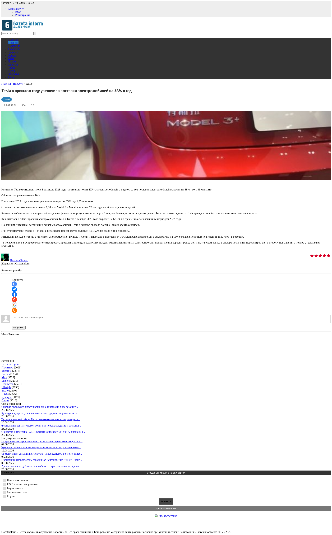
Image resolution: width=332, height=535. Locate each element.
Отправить (18, 327)
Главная (6, 83)
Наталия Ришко (19, 260)
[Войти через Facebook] (14, 294)
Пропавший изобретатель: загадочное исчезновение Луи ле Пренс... (41, 459)
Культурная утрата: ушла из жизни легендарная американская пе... (40, 413)
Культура (7, 397)
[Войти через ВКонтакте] (14, 289)
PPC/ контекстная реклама (22, 484)
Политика (7, 367)
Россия (6, 374)
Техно (6, 99)
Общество (7, 383)
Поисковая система (17, 480)
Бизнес (6, 380)
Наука (5, 393)
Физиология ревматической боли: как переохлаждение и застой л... (41, 425)
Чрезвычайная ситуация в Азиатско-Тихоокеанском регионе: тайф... (41, 453)
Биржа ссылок (15, 488)
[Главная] (23, 30)
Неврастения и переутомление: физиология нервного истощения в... (41, 441)
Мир (4, 377)
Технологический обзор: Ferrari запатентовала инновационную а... (40, 419)
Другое (11, 496)
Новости (18, 83)
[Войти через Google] (14, 305)
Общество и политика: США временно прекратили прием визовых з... (43, 431)
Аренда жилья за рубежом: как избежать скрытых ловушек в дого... (41, 466)
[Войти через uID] (14, 284)
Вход (18, 11)
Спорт (5, 400)
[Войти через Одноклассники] (14, 310)
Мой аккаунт (16, 8)
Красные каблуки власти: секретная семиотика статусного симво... (41, 447)
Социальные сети (17, 492)
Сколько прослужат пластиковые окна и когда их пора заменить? (39, 406)
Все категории (10, 364)
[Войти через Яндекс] (14, 299)
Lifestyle (6, 387)
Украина (7, 370)
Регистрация (22, 15)
